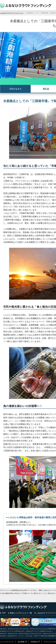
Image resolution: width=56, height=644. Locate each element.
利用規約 (34, 642)
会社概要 (21, 642)
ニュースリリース (7, 642)
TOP (4, 613)
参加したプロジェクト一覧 (21, 613)
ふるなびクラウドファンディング (11, 13)
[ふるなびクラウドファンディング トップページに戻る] (26, 5)
